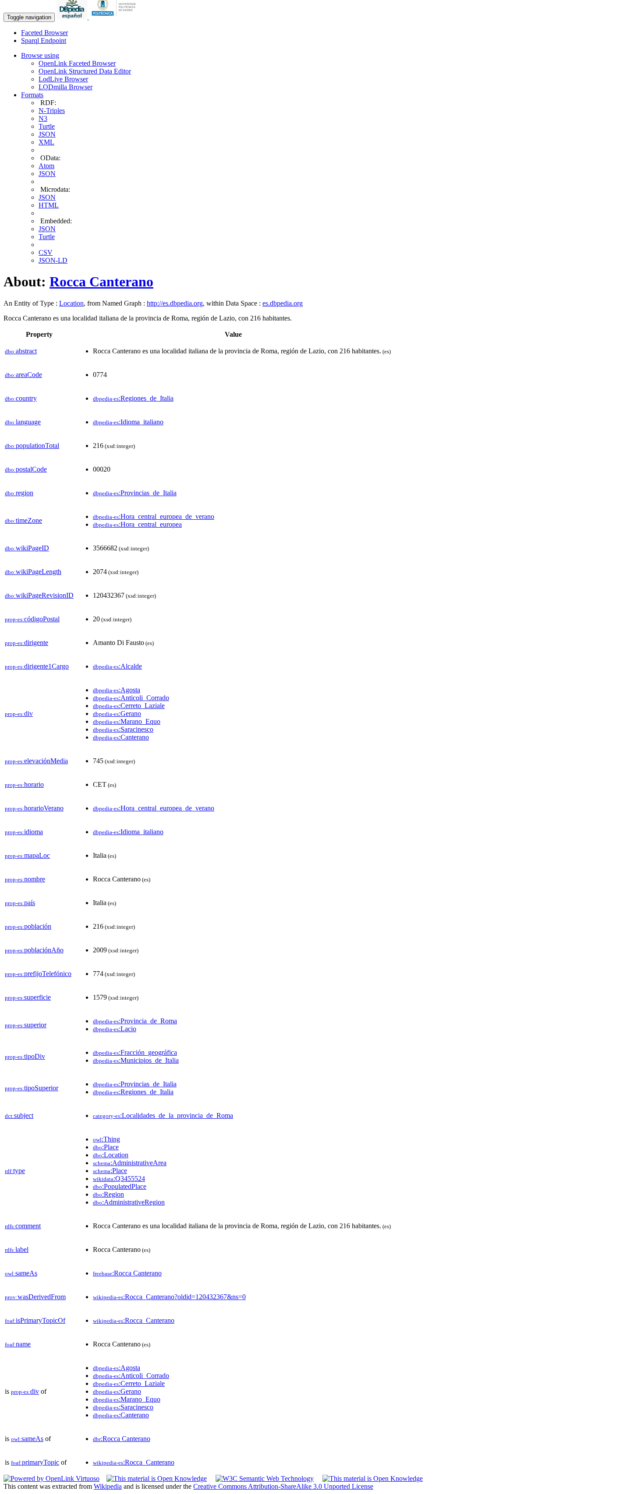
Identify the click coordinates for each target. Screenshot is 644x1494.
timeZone (23, 520)
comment (23, 1226)
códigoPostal (32, 619)
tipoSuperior (31, 1088)
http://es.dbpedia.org (175, 303)
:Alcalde (117, 666)
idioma (24, 831)
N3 (43, 118)
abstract (21, 351)
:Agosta (116, 690)
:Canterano (121, 737)
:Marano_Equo (126, 721)
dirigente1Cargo (37, 666)
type (15, 1170)
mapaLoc (27, 855)
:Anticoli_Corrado (131, 697)
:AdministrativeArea (129, 1162)
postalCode (26, 469)
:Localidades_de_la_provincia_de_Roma (163, 1115)
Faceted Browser (44, 32)
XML (46, 142)
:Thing (106, 1139)
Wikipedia (108, 1486)
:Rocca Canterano (127, 1273)
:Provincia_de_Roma (135, 1021)
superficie (28, 997)
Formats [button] (32, 95)
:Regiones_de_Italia (133, 398)
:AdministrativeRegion (129, 1202)
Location (71, 303)
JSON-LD (53, 260)
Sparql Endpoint (43, 40)
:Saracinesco (123, 729)
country (21, 398)
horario (24, 784)
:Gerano (117, 713)
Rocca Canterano (101, 281)
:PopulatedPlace (119, 1186)
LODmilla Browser (65, 87)
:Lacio (114, 1028)
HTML (49, 205)
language (23, 422)
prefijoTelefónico (38, 973)
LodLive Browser (63, 79)
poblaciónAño (34, 950)
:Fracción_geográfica (135, 1052)
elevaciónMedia (36, 761)
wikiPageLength (33, 571)
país (20, 902)
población (28, 926)
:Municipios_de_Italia (136, 1060)
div (19, 713)
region (19, 493)
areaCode (23, 374)
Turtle (47, 126)
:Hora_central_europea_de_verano (153, 516)
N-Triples (52, 110)
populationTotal (32, 445)
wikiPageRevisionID (39, 595)
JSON (47, 134)
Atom (46, 165)
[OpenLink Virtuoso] (51, 1478)
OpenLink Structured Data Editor (85, 71)
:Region (108, 1194)
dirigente (26, 642)
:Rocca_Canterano (133, 1320)
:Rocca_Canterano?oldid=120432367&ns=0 (169, 1296)
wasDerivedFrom (35, 1296)
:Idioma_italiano (128, 422)
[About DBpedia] (73, 17)
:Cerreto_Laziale (129, 705)
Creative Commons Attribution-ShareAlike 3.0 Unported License (283, 1486)
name (18, 1344)
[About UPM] (115, 17)
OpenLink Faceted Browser (77, 63)
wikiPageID (27, 548)
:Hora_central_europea (137, 524)
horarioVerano (34, 808)
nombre (25, 879)
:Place (106, 1147)
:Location (110, 1155)
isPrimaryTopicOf (35, 1320)
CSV (46, 252)
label (16, 1249)
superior (25, 1025)
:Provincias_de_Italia (135, 493)
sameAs (21, 1273)
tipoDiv (25, 1056)
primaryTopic (35, 1462)
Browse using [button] (40, 55)
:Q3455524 (119, 1178)
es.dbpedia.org (282, 303)
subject (19, 1115)
